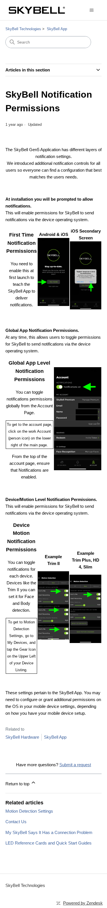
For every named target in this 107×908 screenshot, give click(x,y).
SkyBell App (57, 29)
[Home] (36, 10)
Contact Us (16, 821)
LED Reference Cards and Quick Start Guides (48, 843)
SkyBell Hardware (22, 737)
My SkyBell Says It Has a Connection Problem (48, 832)
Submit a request (75, 764)
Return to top (18, 783)
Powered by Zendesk (83, 903)
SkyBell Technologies (23, 29)
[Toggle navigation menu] (91, 10)
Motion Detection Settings (29, 811)
